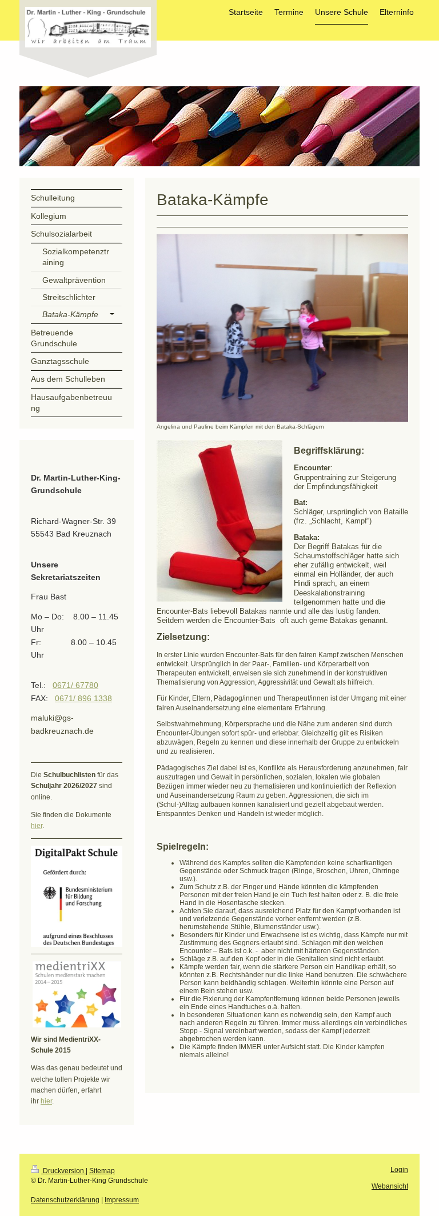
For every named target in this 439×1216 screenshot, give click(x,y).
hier (36, 826)
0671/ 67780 (75, 685)
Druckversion (63, 1171)
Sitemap (102, 1171)
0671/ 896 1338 (83, 698)
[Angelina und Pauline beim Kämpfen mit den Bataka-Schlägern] (282, 328)
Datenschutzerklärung (65, 1200)
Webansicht (390, 1186)
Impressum (122, 1200)
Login (399, 1170)
